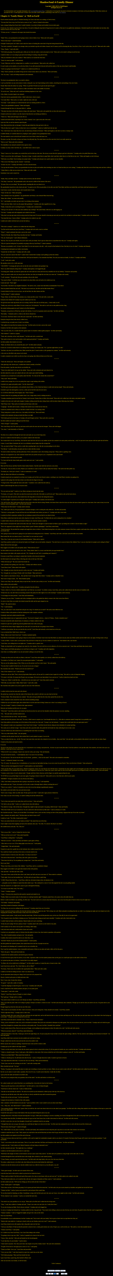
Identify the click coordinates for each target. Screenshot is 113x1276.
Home (57, 1270)
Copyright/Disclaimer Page (38, 11)
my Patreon (63, 12)
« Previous (51, 1270)
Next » (63, 1270)
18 (62, 1273)
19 (66, 1273)
